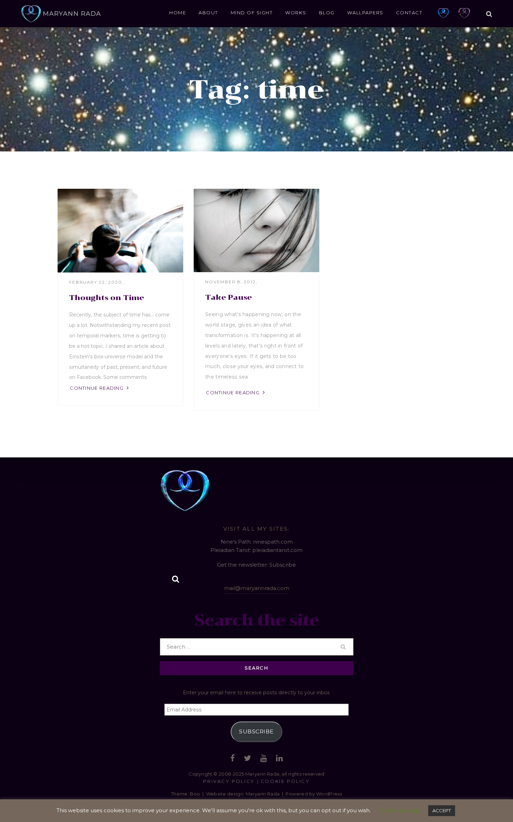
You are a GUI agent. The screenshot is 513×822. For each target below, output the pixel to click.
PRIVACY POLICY (228, 781)
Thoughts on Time (106, 297)
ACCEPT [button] (441, 810)
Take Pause (228, 297)
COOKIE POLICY (285, 781)
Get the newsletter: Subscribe (256, 564)
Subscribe (256, 731)
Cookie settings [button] (399, 810)
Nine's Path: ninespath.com (257, 541)
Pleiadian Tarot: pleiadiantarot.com (256, 550)
